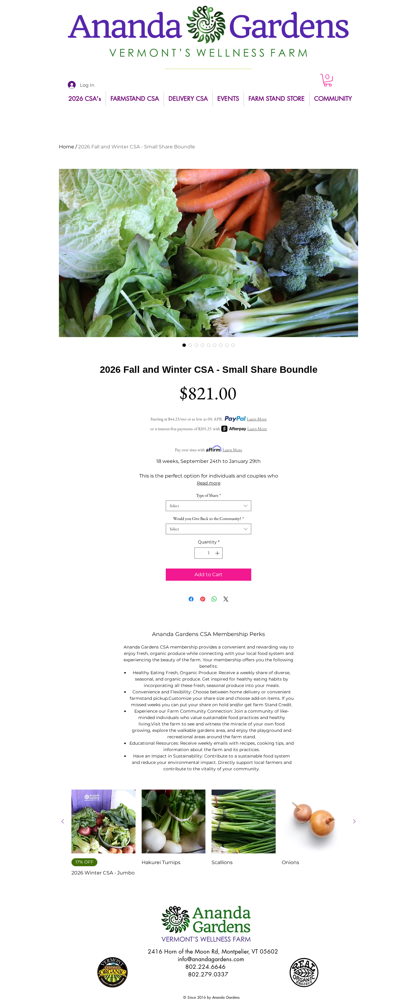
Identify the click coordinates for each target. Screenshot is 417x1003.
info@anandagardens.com (211, 959)
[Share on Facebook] (191, 599)
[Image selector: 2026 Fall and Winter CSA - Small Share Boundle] (184, 345)
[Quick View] (103, 822)
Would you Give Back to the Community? (208, 518)
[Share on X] (226, 599)
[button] (327, 80)
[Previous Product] (62, 821)
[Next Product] (354, 821)
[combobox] (208, 505)
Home (66, 147)
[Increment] (218, 553)
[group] (208, 838)
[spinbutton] (208, 553)
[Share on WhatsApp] (214, 599)
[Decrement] (199, 553)
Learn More (257, 419)
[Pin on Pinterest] (202, 599)
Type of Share (208, 495)
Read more (208, 483)
